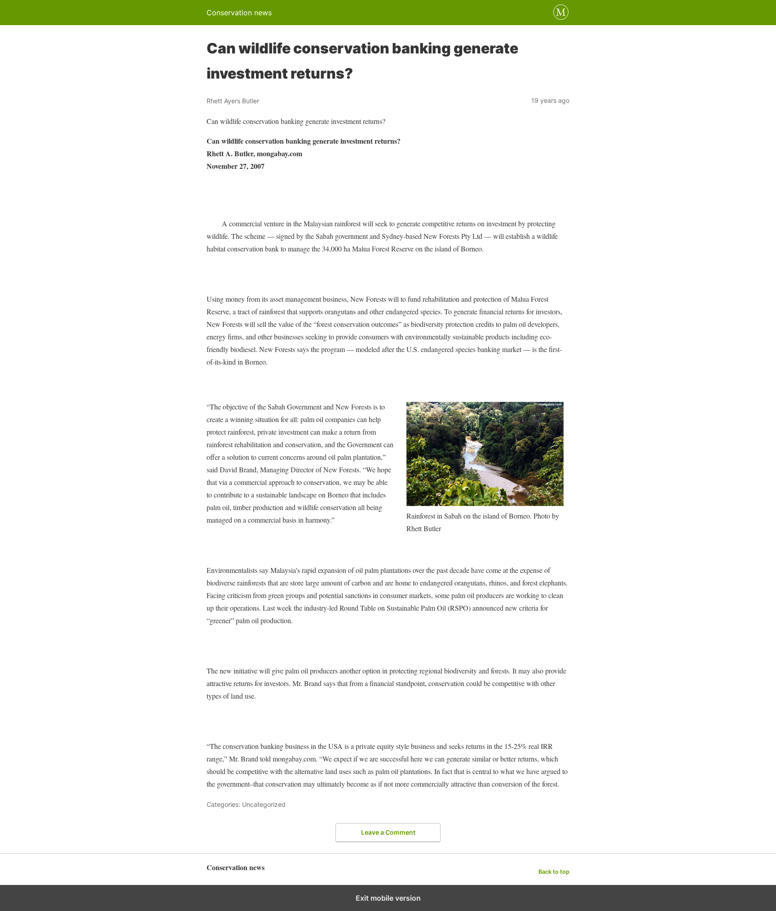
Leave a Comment (388, 832)
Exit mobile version (388, 897)
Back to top (553, 871)
